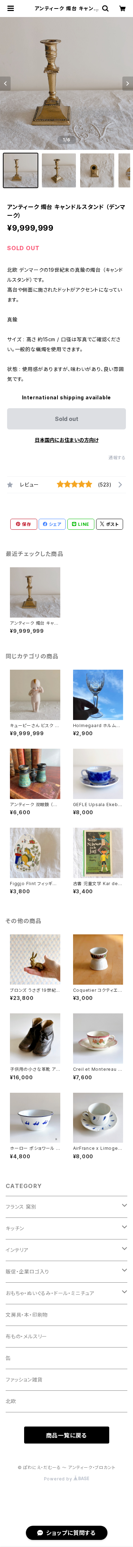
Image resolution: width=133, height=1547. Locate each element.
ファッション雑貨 (24, 1380)
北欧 (11, 1401)
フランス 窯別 (21, 1207)
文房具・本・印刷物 (27, 1315)
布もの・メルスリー (26, 1336)
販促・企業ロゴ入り (27, 1271)
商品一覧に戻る (66, 1435)
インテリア (17, 1250)
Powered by (59, 1478)
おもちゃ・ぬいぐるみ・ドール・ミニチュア (50, 1293)
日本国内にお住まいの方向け (67, 440)
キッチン (15, 1228)
